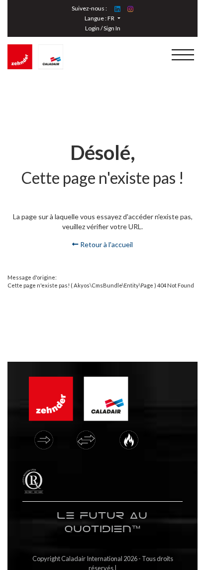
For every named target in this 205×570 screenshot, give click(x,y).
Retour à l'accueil (105, 244)
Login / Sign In (102, 28)
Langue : (99, 18)
